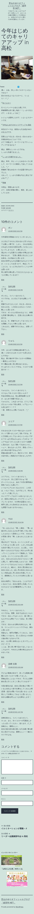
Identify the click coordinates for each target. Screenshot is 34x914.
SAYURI (8, 208)
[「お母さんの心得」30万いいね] (17, 879)
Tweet (2, 87)
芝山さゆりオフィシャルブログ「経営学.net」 (17, 5)
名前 (3, 778)
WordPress (19, 907)
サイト (3, 799)
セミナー (11, 210)
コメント (5, 757)
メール (4, 788)
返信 (2, 280)
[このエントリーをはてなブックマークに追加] (18, 87)
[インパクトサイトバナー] (11, 860)
